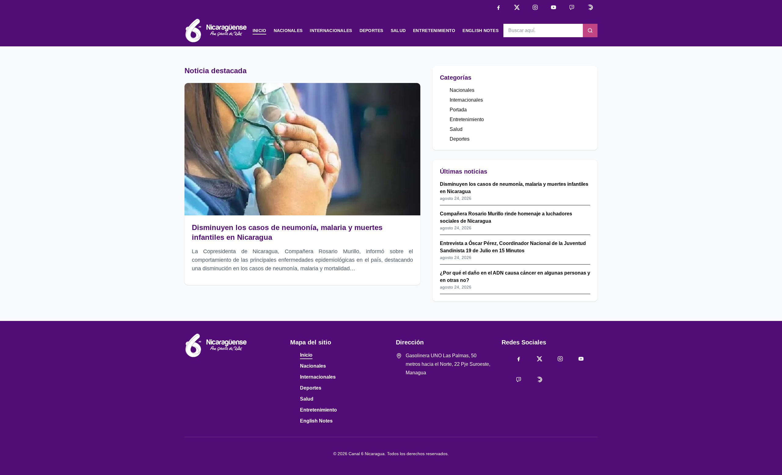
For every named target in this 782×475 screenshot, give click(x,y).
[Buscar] (590, 30)
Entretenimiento (434, 30)
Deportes (371, 30)
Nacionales (288, 30)
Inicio (259, 30)
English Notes (480, 30)
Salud (398, 30)
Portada (458, 109)
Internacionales (331, 30)
